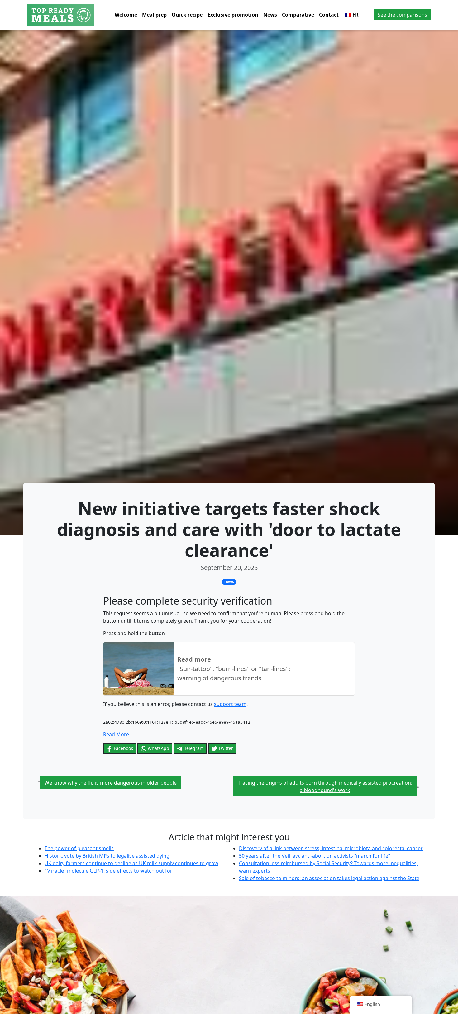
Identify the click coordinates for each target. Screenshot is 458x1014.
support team (230, 704)
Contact (329, 14)
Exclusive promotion (233, 14)
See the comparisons (402, 14)
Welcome (126, 14)
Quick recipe (187, 14)
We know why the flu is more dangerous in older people (111, 782)
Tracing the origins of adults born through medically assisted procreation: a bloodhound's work (325, 786)
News (270, 14)
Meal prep (154, 14)
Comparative (298, 14)
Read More (116, 734)
